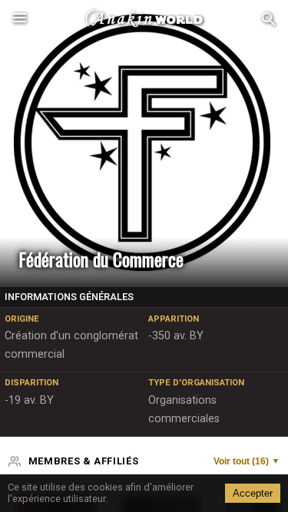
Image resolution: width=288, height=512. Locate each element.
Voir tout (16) (247, 461)
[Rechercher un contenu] (269, 19)
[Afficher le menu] (19, 19)
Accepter (253, 493)
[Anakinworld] (144, 19)
